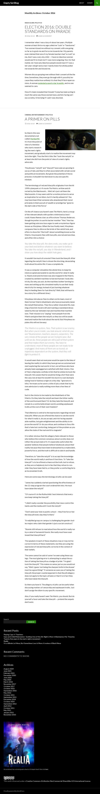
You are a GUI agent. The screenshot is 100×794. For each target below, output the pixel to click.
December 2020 (10, 675)
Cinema (28, 115)
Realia (6, 641)
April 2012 (7, 706)
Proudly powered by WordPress (14, 791)
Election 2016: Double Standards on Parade (48, 29)
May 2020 (7, 680)
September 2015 (10, 697)
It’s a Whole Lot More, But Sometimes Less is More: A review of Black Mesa (32, 643)
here (46, 769)
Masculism (29, 23)
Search (6, 619)
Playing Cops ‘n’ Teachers (13, 635)
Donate (90, 3)
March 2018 (8, 682)
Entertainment (38, 115)
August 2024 (9, 669)
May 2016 (7, 693)
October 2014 (9, 702)
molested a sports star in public (51, 83)
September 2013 (10, 704)
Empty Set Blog (11, 3)
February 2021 (9, 673)
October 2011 (9, 708)
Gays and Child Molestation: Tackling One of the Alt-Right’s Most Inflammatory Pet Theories (39, 637)
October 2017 (9, 686)
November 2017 (10, 684)
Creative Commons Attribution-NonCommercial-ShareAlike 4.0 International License (58, 781)
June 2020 (8, 677)
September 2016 (10, 691)
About (81, 3)
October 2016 (9, 688)
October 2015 (9, 695)
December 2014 (10, 699)
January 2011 (9, 712)
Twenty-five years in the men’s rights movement (22, 639)
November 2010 (10, 715)
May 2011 (7, 710)
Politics (38, 23)
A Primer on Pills (42, 119)
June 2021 (8, 671)
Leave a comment (45, 36)
